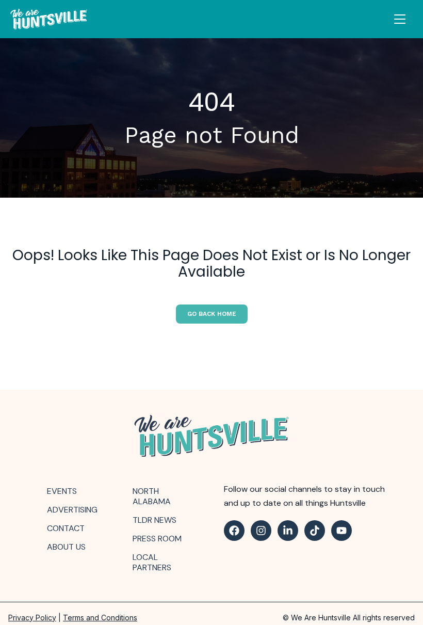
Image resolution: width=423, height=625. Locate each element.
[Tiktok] (314, 530)
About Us (66, 546)
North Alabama (152, 496)
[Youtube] (341, 530)
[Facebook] (234, 530)
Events (62, 491)
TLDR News (154, 520)
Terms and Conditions (100, 617)
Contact (66, 528)
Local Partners (152, 562)
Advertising (72, 509)
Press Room (157, 538)
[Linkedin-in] (288, 530)
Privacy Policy (32, 617)
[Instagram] (261, 530)
